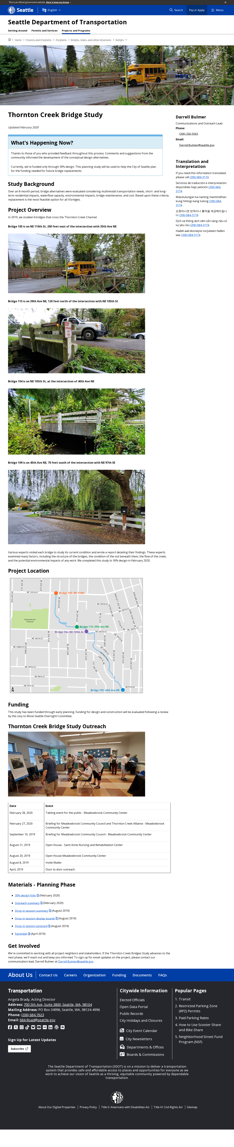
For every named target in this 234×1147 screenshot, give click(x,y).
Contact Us (48, 975)
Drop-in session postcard (31, 926)
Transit (185, 999)
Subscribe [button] (18, 1049)
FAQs (162, 975)
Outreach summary (27, 903)
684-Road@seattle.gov (37, 1020)
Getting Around (17, 30)
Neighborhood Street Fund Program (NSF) (201, 1039)
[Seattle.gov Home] (9, 40)
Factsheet (21, 934)
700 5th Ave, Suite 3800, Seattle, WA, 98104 (58, 1004)
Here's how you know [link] (57, 2)
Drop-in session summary (31, 911)
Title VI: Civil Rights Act (168, 1107)
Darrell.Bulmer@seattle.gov (75, 961)
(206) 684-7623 (32, 1014)
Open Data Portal (134, 1006)
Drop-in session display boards (35, 918)
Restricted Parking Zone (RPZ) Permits (198, 1008)
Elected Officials (132, 1000)
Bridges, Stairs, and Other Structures (91, 39)
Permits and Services (45, 30)
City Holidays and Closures (141, 1020)
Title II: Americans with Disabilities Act (125, 1107)
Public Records (131, 1013)
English (52, 10)
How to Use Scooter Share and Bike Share (200, 1027)
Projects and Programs (76, 30)
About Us (20, 974)
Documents (142, 975)
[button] (226, 3)
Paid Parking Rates (194, 1018)
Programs (61, 39)
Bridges (119, 39)
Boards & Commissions (145, 1054)
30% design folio (25, 895)
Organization (94, 975)
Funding (119, 975)
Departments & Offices (145, 1047)
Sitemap (192, 1107)
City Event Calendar (141, 1030)
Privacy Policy (88, 1107)
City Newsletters (139, 1039)
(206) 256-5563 (188, 134)
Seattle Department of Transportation (67, 22)
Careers (70, 975)
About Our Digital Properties (56, 1107)
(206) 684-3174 (199, 177)
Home (18, 39)
